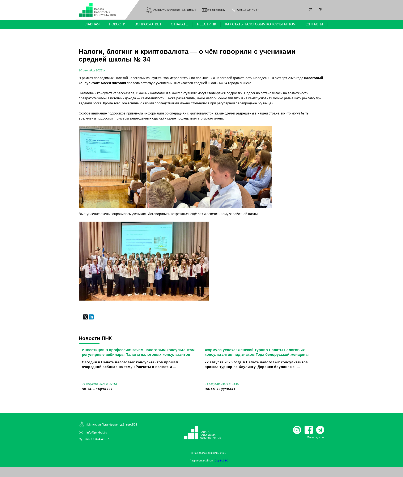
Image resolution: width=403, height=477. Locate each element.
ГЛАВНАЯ (92, 24)
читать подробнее (97, 389)
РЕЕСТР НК (206, 24)
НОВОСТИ (117, 24)
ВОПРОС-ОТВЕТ (148, 24)
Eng (319, 9)
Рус (309, 9)
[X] (85, 316)
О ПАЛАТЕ (179, 24)
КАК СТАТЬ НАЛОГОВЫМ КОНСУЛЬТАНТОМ (260, 24)
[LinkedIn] (91, 316)
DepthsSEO (221, 460)
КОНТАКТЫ (314, 24)
